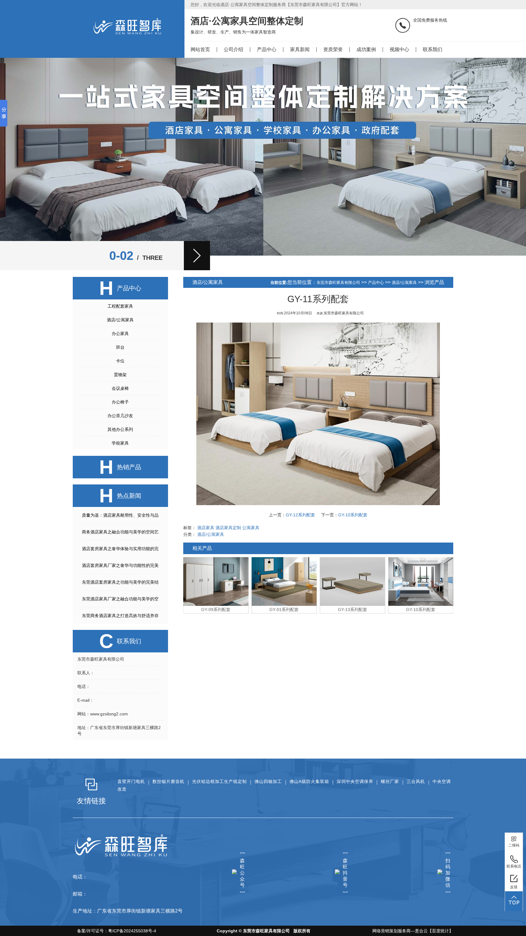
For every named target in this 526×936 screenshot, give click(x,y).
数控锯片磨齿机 (168, 781)
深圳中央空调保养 (355, 781)
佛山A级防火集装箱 (309, 781)
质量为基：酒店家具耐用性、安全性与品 (120, 515)
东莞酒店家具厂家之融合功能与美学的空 (120, 599)
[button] (197, 255)
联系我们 (432, 49)
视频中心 (399, 49)
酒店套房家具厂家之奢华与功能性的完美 (120, 565)
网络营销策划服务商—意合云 (400, 931)
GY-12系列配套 (300, 514)
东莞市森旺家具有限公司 (338, 282)
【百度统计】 (440, 931)
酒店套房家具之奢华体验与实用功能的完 (120, 549)
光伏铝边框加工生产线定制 (219, 781)
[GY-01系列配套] (216, 581)
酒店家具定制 (228, 527)
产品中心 (266, 49)
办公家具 (120, 333)
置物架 (120, 374)
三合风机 (416, 781)
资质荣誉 (333, 49)
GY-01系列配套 (215, 609)
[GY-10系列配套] (352, 581)
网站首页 (200, 49)
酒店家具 (205, 527)
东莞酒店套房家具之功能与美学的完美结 (120, 582)
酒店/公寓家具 (120, 320)
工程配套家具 (120, 306)
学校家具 (120, 443)
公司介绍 (233, 49)
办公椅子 (120, 402)
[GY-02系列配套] (421, 581)
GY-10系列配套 (352, 514)
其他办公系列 (120, 429)
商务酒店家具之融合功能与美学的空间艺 (120, 532)
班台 (120, 347)
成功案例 (366, 49)
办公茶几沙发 (120, 416)
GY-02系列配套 (420, 609)
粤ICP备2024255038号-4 (132, 931)
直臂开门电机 (131, 781)
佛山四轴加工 (268, 781)
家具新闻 (300, 49)
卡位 (120, 361)
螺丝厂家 (390, 781)
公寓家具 (250, 527)
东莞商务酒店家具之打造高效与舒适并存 (120, 615)
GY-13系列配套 (284, 609)
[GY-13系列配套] (284, 581)
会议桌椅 (120, 388)
